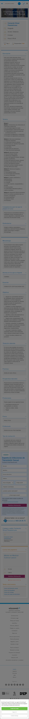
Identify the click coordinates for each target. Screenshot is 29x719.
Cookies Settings (14, 715)
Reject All (14, 712)
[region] (14, 709)
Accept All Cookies (14, 708)
